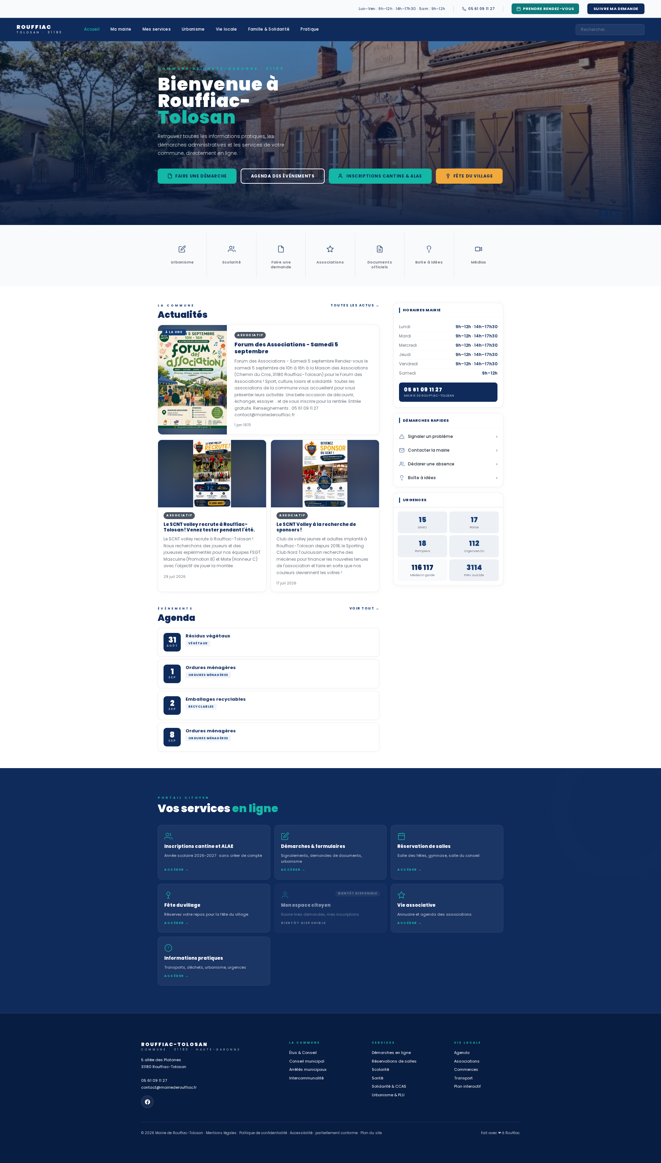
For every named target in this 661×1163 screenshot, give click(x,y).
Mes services (157, 29)
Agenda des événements (283, 176)
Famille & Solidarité (269, 29)
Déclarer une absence (452, 464)
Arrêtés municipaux (307, 1069)
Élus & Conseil (303, 1052)
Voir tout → (364, 608)
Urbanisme (193, 29)
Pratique (310, 29)
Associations (467, 1061)
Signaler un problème (452, 436)
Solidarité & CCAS (389, 1086)
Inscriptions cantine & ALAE (384, 176)
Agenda (462, 1052)
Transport (463, 1078)
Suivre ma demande (616, 8)
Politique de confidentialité (263, 1132)
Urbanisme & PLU (388, 1095)
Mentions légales (221, 1132)
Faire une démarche (201, 176)
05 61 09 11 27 (154, 1080)
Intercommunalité (306, 1078)
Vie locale (226, 29)
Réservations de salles (394, 1061)
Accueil (91, 29)
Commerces (466, 1069)
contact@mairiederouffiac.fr (169, 1087)
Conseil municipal (306, 1061)
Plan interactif (467, 1086)
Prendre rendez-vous (548, 8)
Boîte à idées (452, 477)
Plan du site (371, 1132)
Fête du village (473, 176)
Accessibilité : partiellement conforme (324, 1132)
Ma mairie (121, 29)
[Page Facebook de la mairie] (147, 1102)
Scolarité (380, 1069)
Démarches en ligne (391, 1052)
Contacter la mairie (452, 450)
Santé (377, 1078)
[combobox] (610, 29)
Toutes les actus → (354, 305)
